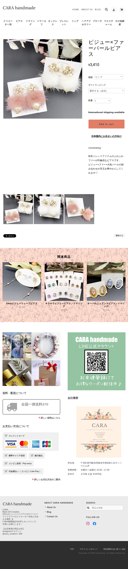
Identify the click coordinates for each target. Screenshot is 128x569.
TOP (72, 549)
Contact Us (52, 516)
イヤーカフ (41, 23)
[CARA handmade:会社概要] (97, 431)
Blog (98, 9)
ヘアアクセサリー (86, 23)
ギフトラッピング (97, 85)
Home (75, 9)
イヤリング (30, 23)
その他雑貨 (119, 23)
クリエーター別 (8, 23)
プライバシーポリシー (89, 549)
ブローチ (97, 21)
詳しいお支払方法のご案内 (47, 479)
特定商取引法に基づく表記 (115, 549)
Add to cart (106, 124)
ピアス (19, 21)
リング (75, 21)
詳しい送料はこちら (50, 418)
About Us (86, 9)
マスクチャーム (108, 23)
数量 (90, 100)
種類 (90, 77)
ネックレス (53, 23)
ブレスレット (64, 23)
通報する (119, 236)
